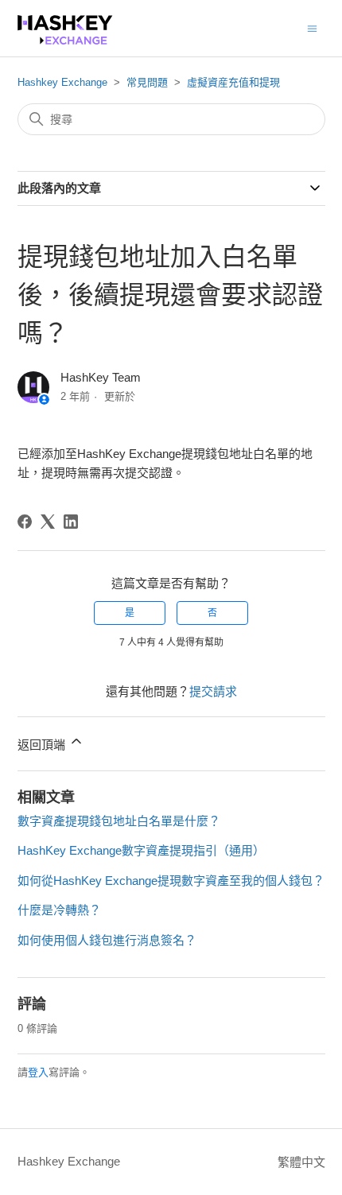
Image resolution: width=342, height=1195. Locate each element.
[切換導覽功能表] (312, 27)
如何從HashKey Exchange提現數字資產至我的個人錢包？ (171, 880)
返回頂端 (42, 744)
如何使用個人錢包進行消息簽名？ (106, 940)
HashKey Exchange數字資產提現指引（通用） (141, 850)
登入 (38, 1072)
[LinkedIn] (71, 521)
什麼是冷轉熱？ (59, 910)
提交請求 (213, 691)
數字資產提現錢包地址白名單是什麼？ (118, 821)
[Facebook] (24, 521)
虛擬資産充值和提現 (233, 82)
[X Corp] (48, 521)
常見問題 (147, 82)
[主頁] (65, 40)
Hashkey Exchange (62, 82)
